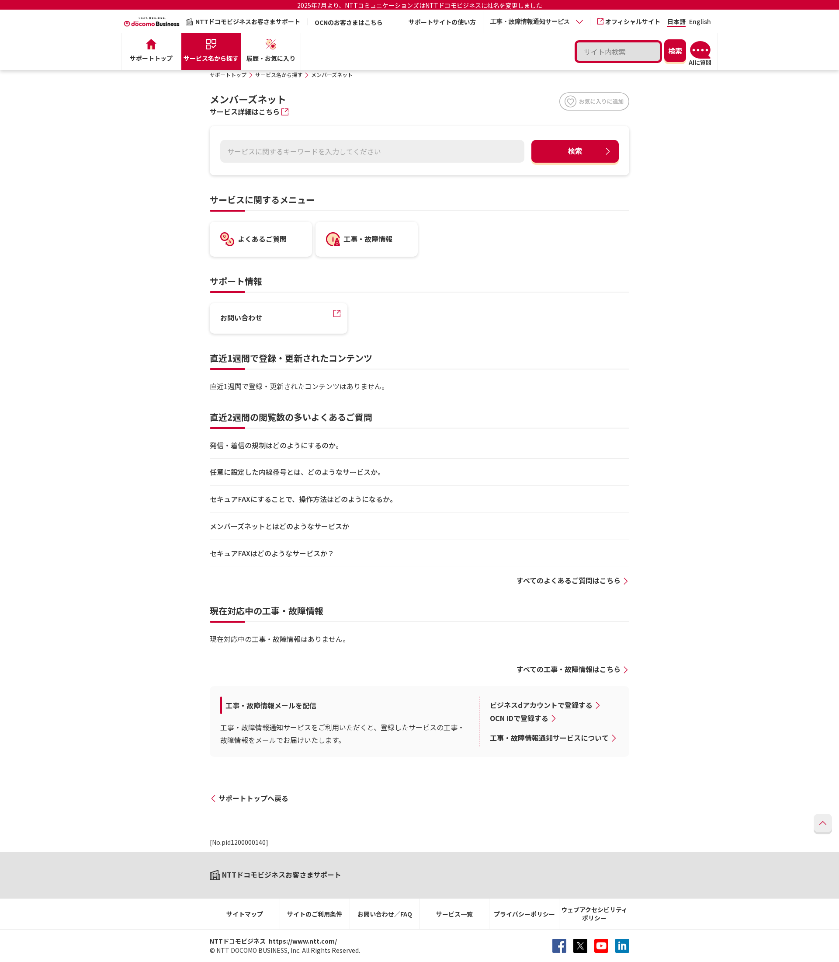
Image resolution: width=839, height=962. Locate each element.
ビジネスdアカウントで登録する (541, 705)
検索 (575, 151)
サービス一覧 (454, 914)
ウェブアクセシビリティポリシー (594, 913)
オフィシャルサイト (632, 21)
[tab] (536, 21)
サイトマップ (244, 914)
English (700, 22)
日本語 (676, 22)
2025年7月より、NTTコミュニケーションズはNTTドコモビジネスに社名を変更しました (419, 5)
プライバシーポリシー (524, 914)
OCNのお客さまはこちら (349, 22)
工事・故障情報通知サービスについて (549, 737)
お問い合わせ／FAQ (384, 914)
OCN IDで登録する (519, 718)
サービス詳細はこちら (245, 111)
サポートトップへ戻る (253, 798)
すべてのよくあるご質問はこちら (569, 580)
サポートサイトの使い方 (442, 21)
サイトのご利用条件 (314, 914)
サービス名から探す (278, 74)
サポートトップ (228, 74)
